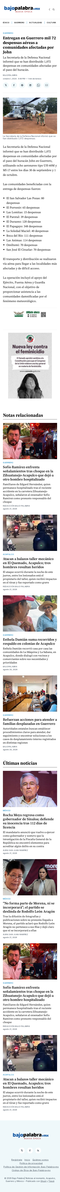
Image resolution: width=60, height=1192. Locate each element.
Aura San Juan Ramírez (15, 850)
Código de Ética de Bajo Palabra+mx (31, 1170)
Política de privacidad (31, 1163)
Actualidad (35, 22)
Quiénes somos (40, 1160)
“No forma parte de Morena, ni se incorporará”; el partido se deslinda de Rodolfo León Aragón (29, 907)
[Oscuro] (50, 9)
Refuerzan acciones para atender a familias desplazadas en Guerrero (30, 721)
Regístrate (16, 1160)
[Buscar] (53, 9)
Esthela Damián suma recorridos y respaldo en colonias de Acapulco (30, 641)
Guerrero (19, 22)
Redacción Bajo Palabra (16, 506)
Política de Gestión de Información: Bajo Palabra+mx (31, 1167)
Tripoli (51, 1181)
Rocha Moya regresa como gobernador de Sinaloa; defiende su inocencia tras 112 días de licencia (28, 821)
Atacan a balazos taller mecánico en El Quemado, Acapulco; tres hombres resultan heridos (28, 562)
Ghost (43, 1181)
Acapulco (8, 554)
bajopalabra (10, 75)
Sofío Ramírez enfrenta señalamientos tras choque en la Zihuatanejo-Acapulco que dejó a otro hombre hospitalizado (28, 473)
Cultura (51, 22)
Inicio (27, 1160)
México (5, 22)
